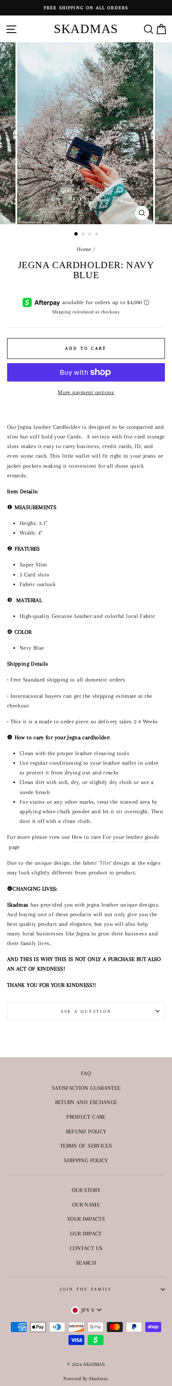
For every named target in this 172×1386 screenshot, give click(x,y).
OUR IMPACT (86, 1233)
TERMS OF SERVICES (86, 1145)
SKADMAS (86, 29)
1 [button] (76, 234)
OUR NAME (86, 1204)
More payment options (86, 392)
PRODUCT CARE (85, 1116)
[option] (86, 7)
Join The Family (86, 1289)
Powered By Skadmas (86, 1378)
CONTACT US (86, 1248)
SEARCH (86, 1262)
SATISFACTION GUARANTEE (86, 1087)
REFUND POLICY (86, 1131)
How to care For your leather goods (115, 836)
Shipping (61, 312)
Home (84, 249)
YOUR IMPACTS (86, 1218)
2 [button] (84, 235)
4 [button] (97, 235)
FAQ (86, 1073)
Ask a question (86, 1011)
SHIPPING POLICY (86, 1160)
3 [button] (91, 235)
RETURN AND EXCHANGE (86, 1102)
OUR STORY (86, 1189)
